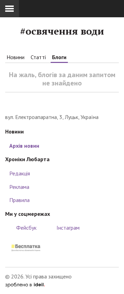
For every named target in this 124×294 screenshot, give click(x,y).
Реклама (19, 186)
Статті (38, 57)
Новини (15, 57)
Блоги (59, 57)
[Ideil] (25, 284)
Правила (19, 199)
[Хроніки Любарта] (62, 103)
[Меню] (9, 8)
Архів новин (24, 145)
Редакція (19, 173)
